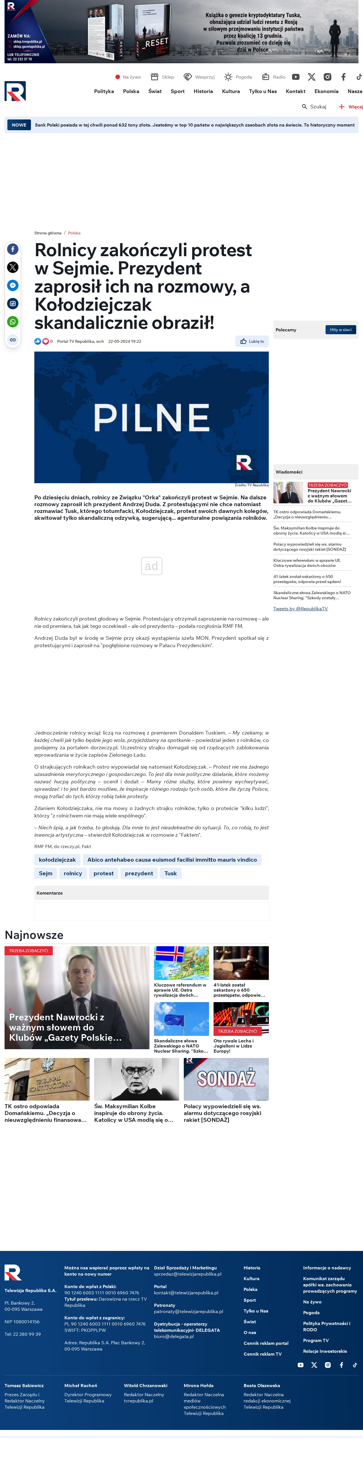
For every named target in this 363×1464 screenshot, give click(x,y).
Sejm (45, 873)
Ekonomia (327, 91)
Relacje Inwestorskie (325, 1351)
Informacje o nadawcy (327, 1268)
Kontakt (295, 91)
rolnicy (73, 873)
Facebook (343, 75)
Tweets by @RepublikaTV (300, 608)
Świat (155, 91)
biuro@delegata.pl (174, 1336)
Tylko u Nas (263, 91)
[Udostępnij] (12, 249)
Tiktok (355, 1365)
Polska (131, 91)
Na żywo (132, 77)
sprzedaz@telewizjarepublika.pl (187, 1274)
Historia (203, 91)
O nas (250, 1332)
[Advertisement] (181, 1451)
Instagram (327, 75)
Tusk (170, 873)
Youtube (295, 75)
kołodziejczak (57, 859)
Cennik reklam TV (263, 1354)
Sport (178, 91)
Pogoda (244, 77)
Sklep (168, 77)
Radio (279, 77)
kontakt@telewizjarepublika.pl (186, 1292)
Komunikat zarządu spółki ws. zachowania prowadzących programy (330, 1285)
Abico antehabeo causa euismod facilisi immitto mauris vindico (172, 859)
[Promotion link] (181, 31)
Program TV (316, 1340)
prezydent (139, 873)
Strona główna (48, 233)
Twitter (311, 75)
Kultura (231, 91)
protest (104, 873)
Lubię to (256, 341)
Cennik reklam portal (266, 1343)
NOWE (19, 125)
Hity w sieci (341, 329)
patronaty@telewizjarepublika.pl (188, 1311)
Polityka (104, 91)
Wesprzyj (205, 77)
